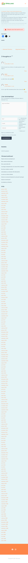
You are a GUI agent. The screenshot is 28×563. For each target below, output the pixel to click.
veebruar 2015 (4, 375)
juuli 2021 (3, 275)
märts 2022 (3, 258)
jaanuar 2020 (4, 289)
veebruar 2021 (4, 285)
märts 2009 (3, 516)
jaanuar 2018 (4, 309)
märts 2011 (3, 471)
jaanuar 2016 (4, 352)
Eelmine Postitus (6, 49)
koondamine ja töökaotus (6, 182)
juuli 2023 (3, 226)
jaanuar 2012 (4, 450)
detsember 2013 (4, 403)
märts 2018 (3, 305)
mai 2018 (3, 301)
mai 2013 (3, 418)
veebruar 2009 (4, 518)
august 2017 (4, 318)
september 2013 (4, 409)
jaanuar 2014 (4, 401)
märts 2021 (3, 283)
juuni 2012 (3, 440)
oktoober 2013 (4, 407)
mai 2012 (3, 442)
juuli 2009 (3, 508)
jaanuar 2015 (4, 377)
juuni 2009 (3, 510)
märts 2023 (3, 234)
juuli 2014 (3, 389)
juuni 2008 (3, 534)
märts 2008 (3, 540)
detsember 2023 (4, 215)
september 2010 (4, 481)
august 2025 (4, 195)
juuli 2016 (3, 342)
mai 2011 (3, 467)
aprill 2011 (3, 469)
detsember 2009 (4, 497)
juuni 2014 (3, 391)
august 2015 (4, 362)
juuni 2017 (3, 322)
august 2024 (4, 203)
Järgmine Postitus (21, 49)
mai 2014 (3, 393)
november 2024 (4, 199)
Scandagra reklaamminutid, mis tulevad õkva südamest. (12, 166)
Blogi (8, 11)
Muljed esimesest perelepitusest (8, 158)
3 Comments (3, 11)
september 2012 (4, 434)
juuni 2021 (3, 277)
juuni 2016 (3, 344)
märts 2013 (3, 422)
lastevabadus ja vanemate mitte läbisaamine (10, 171)
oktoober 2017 (4, 313)
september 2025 (4, 193)
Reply (25, 71)
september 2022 (4, 246)
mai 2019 (3, 293)
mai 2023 (3, 230)
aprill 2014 (3, 395)
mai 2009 (3, 512)
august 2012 (4, 436)
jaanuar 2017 (4, 330)
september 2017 (4, 315)
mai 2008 (3, 536)
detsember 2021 (4, 264)
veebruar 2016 (4, 350)
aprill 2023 (3, 232)
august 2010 (4, 483)
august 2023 (4, 224)
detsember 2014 (4, 379)
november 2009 (4, 499)
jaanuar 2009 (4, 520)
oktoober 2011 (4, 456)
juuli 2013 (3, 414)
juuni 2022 (3, 252)
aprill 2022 (3, 256)
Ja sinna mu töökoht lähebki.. (7, 174)
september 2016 (4, 338)
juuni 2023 (3, 228)
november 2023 (4, 217)
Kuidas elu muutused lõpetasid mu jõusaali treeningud (12, 177)
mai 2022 (3, 254)
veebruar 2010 (4, 493)
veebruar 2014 (4, 399)
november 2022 (4, 242)
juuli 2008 (3, 532)
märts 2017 (3, 326)
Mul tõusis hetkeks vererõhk (7, 169)
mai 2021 (3, 279)
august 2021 (4, 273)
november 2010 (4, 477)
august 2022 (4, 248)
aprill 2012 (3, 444)
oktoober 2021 (4, 269)
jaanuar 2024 (4, 213)
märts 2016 (3, 348)
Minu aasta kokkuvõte (5, 164)
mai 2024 (3, 207)
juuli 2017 (3, 320)
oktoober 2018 (4, 297)
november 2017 (4, 311)
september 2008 (4, 528)
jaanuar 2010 (4, 495)
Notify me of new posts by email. (9, 135)
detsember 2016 (4, 332)
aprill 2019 (3, 295)
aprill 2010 (3, 489)
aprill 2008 (3, 538)
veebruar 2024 (4, 211)
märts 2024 (3, 209)
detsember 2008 (4, 522)
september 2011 (4, 458)
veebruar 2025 (4, 197)
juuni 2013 (3, 416)
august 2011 (4, 461)
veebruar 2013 (4, 424)
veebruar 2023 (4, 236)
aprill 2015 (3, 371)
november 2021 (4, 266)
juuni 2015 (3, 367)
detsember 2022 (4, 240)
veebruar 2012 (4, 448)
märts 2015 (3, 373)
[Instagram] (15, 549)
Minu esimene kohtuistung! (6, 161)
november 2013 (4, 405)
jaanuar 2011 (4, 475)
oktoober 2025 (4, 191)
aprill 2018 (3, 303)
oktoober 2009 (4, 501)
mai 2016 (3, 346)
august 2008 (4, 530)
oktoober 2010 (4, 479)
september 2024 (4, 201)
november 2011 (4, 454)
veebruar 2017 (4, 328)
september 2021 (4, 271)
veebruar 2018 (4, 307)
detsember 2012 (4, 428)
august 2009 (4, 506)
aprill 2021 (3, 281)
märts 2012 (3, 446)
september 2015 (4, 360)
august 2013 (4, 412)
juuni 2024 (3, 205)
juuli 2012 (3, 438)
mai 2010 (3, 487)
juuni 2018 (3, 299)
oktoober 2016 (4, 336)
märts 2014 (3, 397)
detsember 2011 (4, 452)
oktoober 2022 (4, 244)
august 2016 (4, 340)
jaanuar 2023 (4, 238)
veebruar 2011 (4, 473)
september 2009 (4, 503)
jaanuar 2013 (4, 426)
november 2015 (4, 356)
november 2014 (4, 381)
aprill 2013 (3, 420)
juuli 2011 (3, 463)
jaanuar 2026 (4, 189)
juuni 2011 (3, 465)
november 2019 (4, 291)
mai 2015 (3, 369)
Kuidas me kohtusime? (5, 179)
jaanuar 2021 (4, 287)
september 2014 (4, 385)
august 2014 (4, 387)
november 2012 (4, 430)
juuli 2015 (3, 364)
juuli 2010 (3, 485)
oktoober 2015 (4, 358)
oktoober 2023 (4, 219)
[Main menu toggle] (25, 3)
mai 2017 (3, 324)
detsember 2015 (4, 354)
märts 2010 (3, 491)
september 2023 (4, 221)
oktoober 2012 (4, 432)
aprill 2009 (3, 514)
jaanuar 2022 (4, 262)
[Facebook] (12, 549)
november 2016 (4, 334)
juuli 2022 (3, 250)
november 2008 (4, 524)
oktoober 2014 (4, 383)
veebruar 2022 (4, 260)
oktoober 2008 (4, 526)
